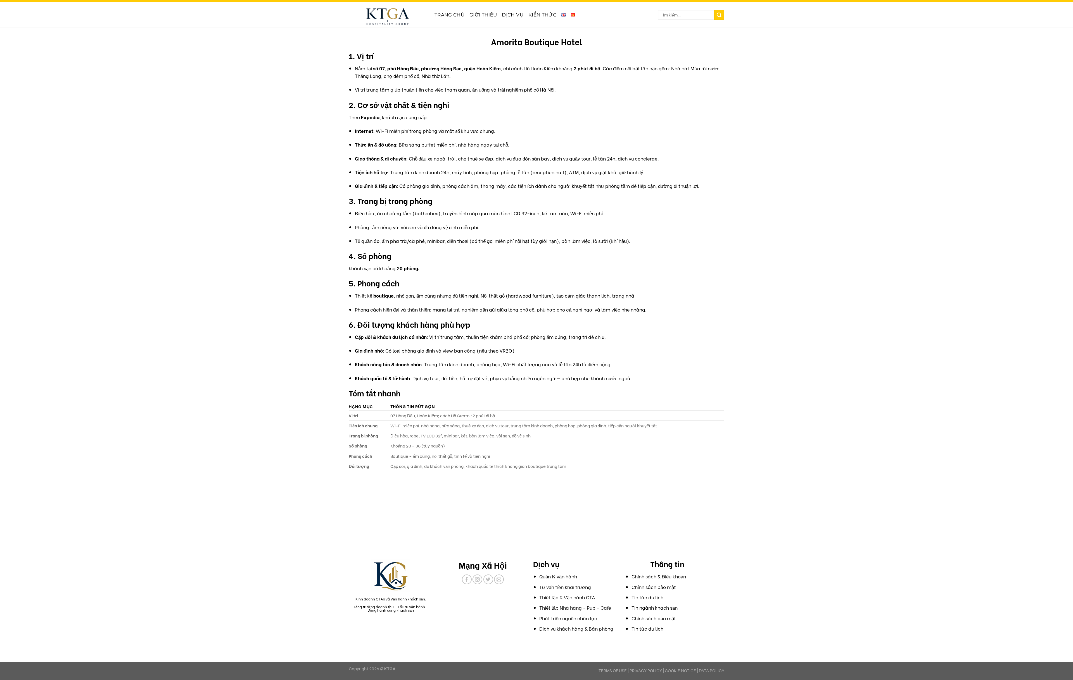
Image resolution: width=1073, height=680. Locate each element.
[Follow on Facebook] (467, 579)
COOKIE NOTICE (680, 670)
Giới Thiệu (483, 15)
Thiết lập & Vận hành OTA (567, 597)
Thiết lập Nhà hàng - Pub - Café (575, 607)
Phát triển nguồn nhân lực (568, 618)
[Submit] (719, 15)
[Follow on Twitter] (488, 579)
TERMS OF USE (613, 670)
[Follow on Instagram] (477, 579)
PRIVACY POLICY (646, 670)
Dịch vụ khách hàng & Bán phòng (576, 628)
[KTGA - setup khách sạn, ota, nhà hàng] (387, 16)
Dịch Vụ (512, 15)
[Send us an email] (499, 579)
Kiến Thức (542, 15)
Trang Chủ (449, 15)
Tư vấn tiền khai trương (565, 586)
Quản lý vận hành (558, 576)
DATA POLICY (711, 670)
